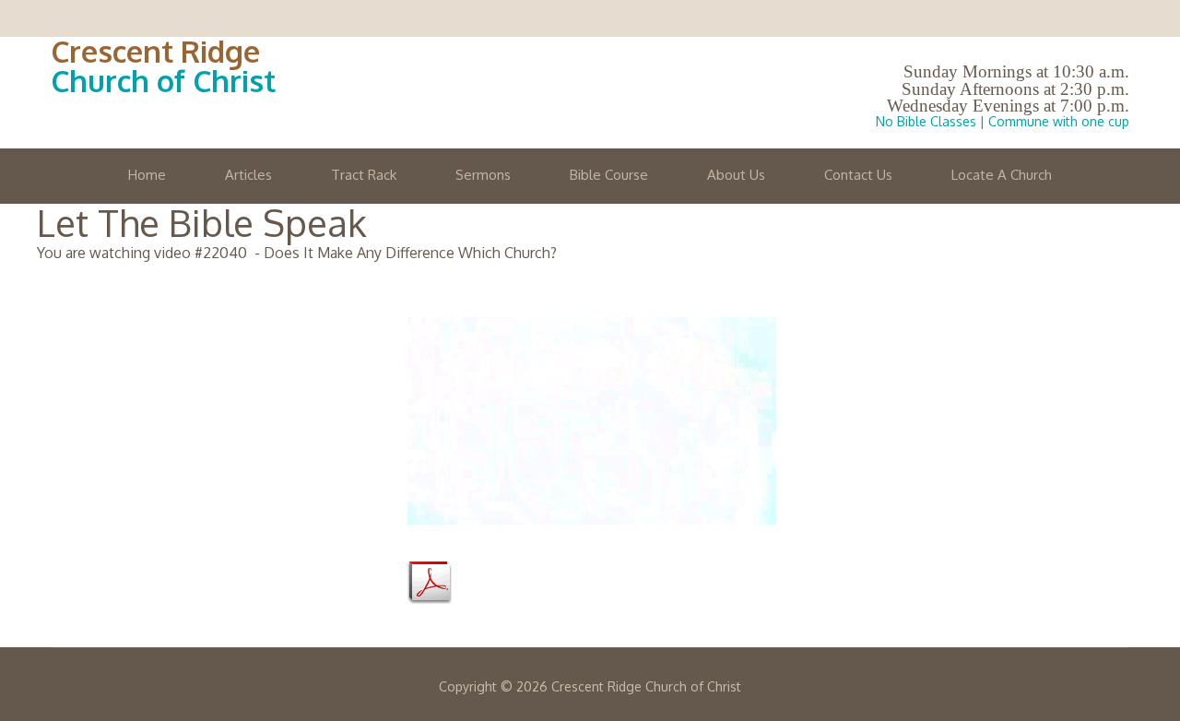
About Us (736, 174)
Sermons (483, 174)
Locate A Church (1001, 174)
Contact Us (858, 174)
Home (147, 174)
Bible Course (609, 174)
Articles (248, 174)
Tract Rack (363, 174)
